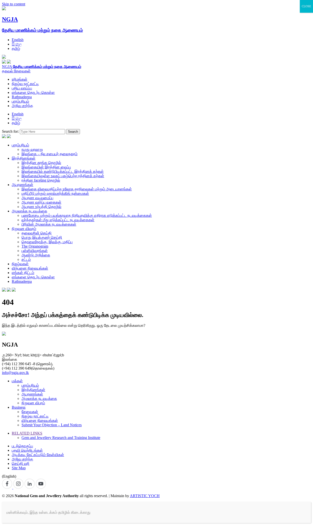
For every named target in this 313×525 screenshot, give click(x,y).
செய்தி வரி (20, 463)
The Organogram (35, 246)
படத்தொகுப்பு (22, 446)
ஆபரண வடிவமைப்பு (37, 198)
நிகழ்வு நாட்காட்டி (25, 84)
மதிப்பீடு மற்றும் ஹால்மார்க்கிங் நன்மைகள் (55, 193)
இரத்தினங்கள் (23, 158)
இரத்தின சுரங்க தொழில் (41, 163)
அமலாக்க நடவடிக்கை (29, 211)
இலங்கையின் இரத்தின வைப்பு (46, 167)
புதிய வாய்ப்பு (22, 88)
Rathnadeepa (22, 97)
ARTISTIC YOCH (145, 496)
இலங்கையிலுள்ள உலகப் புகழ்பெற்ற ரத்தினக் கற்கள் (63, 176)
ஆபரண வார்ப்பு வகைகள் (41, 202)
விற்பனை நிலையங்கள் (30, 268)
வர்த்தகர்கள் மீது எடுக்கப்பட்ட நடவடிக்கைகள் (58, 220)
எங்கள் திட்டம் (23, 273)
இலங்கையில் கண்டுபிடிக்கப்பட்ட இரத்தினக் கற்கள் (63, 171)
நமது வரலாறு (32, 149)
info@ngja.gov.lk (15, 373)
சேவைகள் (22, 71)
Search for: (10, 131)
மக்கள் (17, 381)
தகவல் (8, 71)
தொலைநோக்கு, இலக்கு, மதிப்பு (47, 242)
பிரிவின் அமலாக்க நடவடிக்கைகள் (49, 224)
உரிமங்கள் (19, 79)
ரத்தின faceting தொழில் (41, 180)
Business (18, 407)
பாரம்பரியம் (20, 101)
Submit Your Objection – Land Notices (52, 425)
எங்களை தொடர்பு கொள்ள (33, 92)
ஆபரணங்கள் (22, 185)
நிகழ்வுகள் (20, 264)
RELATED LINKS (27, 433)
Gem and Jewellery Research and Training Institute (61, 438)
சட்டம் (26, 259)
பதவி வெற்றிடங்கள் (27, 450)
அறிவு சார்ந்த (22, 106)
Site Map (19, 468)
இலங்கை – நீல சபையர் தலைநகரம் (50, 154)
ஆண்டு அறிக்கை (36, 255)
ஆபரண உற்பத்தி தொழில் (41, 207)
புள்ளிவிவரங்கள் (35, 251)
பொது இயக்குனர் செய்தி (42, 237)
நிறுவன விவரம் (24, 229)
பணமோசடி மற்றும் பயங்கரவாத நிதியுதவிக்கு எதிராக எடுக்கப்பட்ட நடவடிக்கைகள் (87, 215)
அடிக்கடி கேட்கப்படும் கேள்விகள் (38, 455)
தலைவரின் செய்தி (37, 233)
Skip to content (13, 4)
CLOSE (306, 6)
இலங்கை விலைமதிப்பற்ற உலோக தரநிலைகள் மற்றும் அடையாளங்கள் (77, 189)
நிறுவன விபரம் (33, 403)
